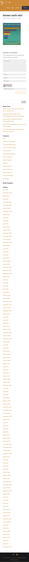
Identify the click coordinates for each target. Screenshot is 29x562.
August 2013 (6, 534)
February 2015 (7, 512)
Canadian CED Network (9, 141)
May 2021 (5, 320)
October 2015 (7, 487)
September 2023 (7, 242)
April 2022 (6, 289)
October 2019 (7, 360)
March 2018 (6, 397)
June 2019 (5, 366)
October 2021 (7, 307)
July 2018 (5, 388)
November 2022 (7, 270)
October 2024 (7, 208)
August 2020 (6, 341)
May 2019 (5, 369)
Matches (5, 163)
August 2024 (6, 214)
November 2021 (7, 304)
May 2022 (5, 286)
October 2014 (7, 522)
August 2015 (6, 494)
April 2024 (6, 223)
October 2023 (7, 239)
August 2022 (6, 276)
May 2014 (5, 525)
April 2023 (6, 255)
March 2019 (6, 376)
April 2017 (6, 432)
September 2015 (7, 491)
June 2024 (5, 217)
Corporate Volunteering (9, 144)
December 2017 (7, 407)
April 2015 (6, 506)
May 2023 (5, 251)
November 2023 (7, 236)
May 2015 (5, 503)
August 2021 (6, 314)
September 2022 (7, 273)
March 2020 (6, 351)
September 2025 (7, 192)
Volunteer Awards (7, 172)
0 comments (18, 18)
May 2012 (5, 540)
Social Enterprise (7, 166)
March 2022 (6, 292)
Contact (18, 7)
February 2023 (7, 261)
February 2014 (7, 531)
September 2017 (7, 416)
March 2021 (6, 326)
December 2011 (7, 546)
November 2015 (7, 484)
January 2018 (6, 404)
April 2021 (6, 323)
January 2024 (6, 230)
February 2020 (7, 354)
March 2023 (6, 258)
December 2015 (7, 481)
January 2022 (6, 298)
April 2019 (6, 373)
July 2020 (5, 345)
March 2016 (6, 472)
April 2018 (6, 394)
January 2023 (6, 264)
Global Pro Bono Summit (9, 147)
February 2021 (7, 329)
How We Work (7, 150)
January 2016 (6, 478)
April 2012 (6, 543)
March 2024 (6, 227)
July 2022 (5, 279)
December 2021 (7, 301)
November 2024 (7, 205)
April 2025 (6, 199)
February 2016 (7, 475)
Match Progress (7, 160)
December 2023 (7, 233)
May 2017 (5, 428)
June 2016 (5, 463)
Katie (5, 18)
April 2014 (6, 528)
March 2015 (6, 509)
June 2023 (5, 248)
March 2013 (6, 537)
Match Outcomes (7, 157)
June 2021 (5, 317)
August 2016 (6, 456)
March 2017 (6, 435)
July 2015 (5, 497)
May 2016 (5, 466)
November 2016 (7, 447)
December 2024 (7, 202)
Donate (25, 7)
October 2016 (7, 450)
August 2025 (6, 196)
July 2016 (5, 459)
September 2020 (7, 338)
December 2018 (7, 385)
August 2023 (6, 245)
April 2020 (6, 348)
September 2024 (7, 211)
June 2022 (5, 282)
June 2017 (5, 425)
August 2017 (6, 419)
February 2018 (7, 401)
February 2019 (7, 379)
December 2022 (7, 267)
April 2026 (6, 189)
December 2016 (7, 444)
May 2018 (5, 391)
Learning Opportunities (9, 153)
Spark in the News (7, 169)
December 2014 (7, 519)
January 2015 (6, 515)
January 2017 (6, 441)
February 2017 (7, 438)
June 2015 (5, 500)
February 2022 (7, 295)
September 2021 (7, 310)
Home (8, 7)
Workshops (6, 178)
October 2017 (7, 413)
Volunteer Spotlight (8, 175)
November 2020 (7, 332)
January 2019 (6, 382)
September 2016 (7, 453)
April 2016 (6, 469)
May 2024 (5, 220)
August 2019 (6, 363)
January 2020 (6, 357)
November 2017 (7, 410)
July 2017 (5, 422)
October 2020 (7, 335)
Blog (13, 7)
